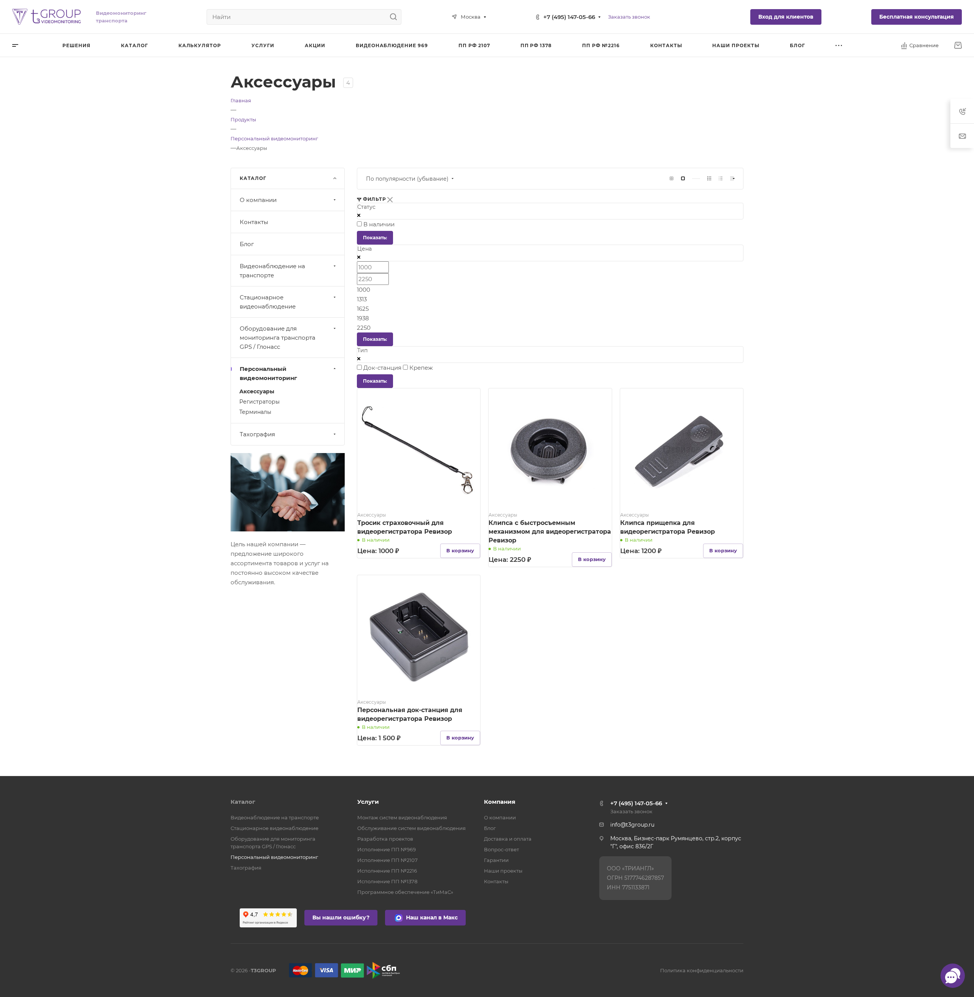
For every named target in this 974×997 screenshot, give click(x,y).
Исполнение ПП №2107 (387, 860)
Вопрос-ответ (501, 849)
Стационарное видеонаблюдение (268, 302)
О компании (258, 200)
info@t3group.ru (632, 824)
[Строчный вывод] (720, 178)
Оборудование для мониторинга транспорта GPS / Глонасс (277, 337)
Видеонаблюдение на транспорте (272, 270)
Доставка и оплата (508, 839)
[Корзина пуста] (958, 45)
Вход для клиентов (785, 16)
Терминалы (255, 412)
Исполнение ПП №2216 (387, 871)
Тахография (257, 434)
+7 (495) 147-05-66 (569, 17)
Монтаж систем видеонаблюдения (402, 817)
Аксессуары (256, 391)
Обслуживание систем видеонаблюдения (411, 828)
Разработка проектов (385, 839)
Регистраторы (259, 401)
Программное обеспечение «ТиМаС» (405, 892)
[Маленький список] (671, 178)
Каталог (243, 801)
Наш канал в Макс (431, 917)
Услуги (368, 801)
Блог (247, 244)
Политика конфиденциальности (701, 970)
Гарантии (496, 860)
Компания (499, 801)
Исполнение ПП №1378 (387, 881)
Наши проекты (503, 871)
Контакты (254, 222)
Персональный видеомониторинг (268, 373)
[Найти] (395, 17)
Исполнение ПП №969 (386, 849)
